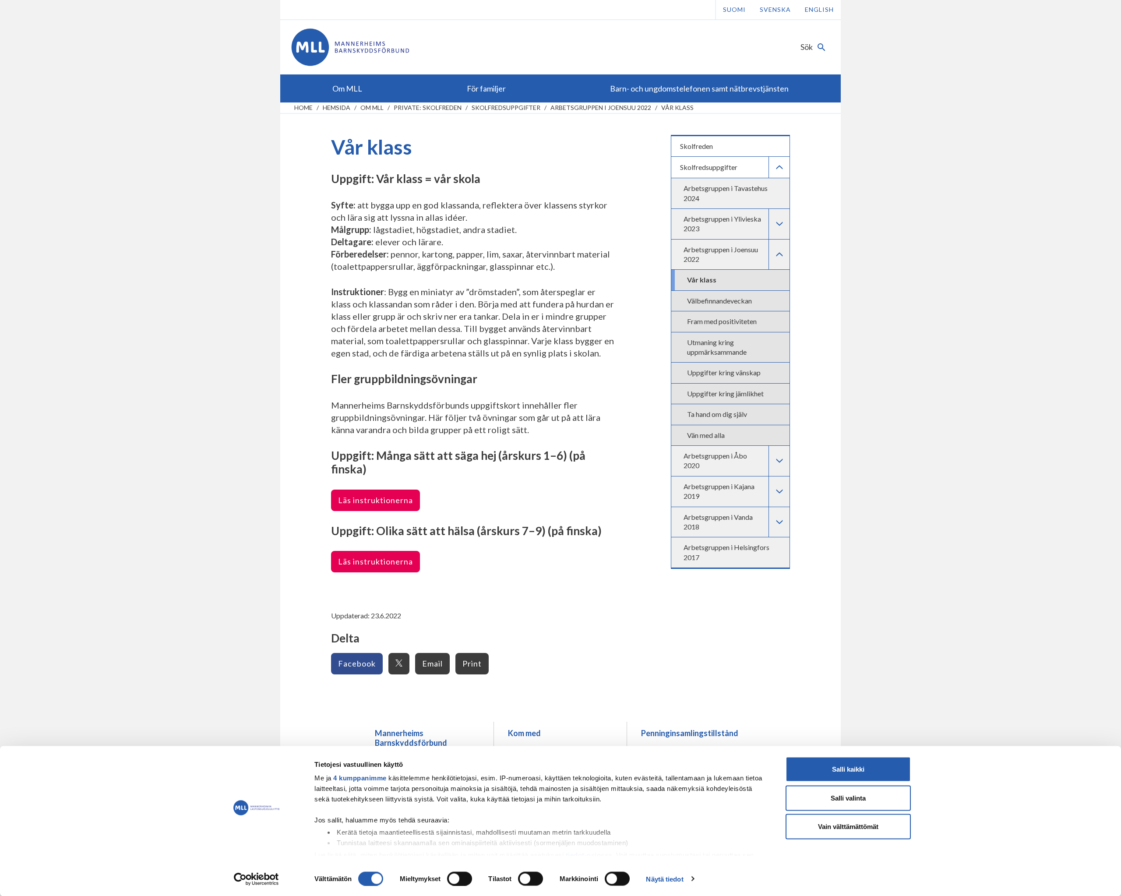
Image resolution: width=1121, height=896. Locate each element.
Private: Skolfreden (428, 107)
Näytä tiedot (664, 878)
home (303, 107)
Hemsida (336, 107)
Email (432, 663)
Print (472, 663)
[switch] (459, 878)
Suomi (734, 9)
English (819, 9)
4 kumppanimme (360, 778)
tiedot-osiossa (589, 854)
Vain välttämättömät (848, 826)
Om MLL (372, 107)
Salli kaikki (848, 769)
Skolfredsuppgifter (506, 107)
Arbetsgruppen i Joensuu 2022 (600, 107)
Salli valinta (848, 797)
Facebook (357, 663)
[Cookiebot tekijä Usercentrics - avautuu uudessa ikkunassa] (256, 878)
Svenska (775, 9)
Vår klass (677, 107)
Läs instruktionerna (375, 500)
